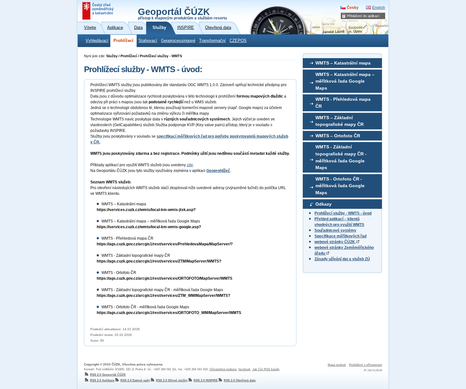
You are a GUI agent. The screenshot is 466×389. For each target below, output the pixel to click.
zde (190, 165)
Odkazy (323, 204)
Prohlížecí (123, 40)
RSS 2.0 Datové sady (135, 380)
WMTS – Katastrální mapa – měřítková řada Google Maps (344, 81)
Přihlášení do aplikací (363, 16)
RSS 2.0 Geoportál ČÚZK (108, 374)
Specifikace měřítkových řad (340, 236)
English (378, 7)
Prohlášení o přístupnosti (365, 364)
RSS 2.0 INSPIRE (206, 380)
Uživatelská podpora (223, 369)
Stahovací (148, 40)
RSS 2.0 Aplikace (102, 380)
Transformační (212, 40)
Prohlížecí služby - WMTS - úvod (343, 213)
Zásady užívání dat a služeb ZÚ (342, 259)
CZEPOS (238, 40)
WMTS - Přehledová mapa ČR (343, 103)
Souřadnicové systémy (335, 230)
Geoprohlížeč (218, 170)
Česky (353, 7)
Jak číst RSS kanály (266, 369)
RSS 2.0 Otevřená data (240, 380)
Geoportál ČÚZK (182, 13)
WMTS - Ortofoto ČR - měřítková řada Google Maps (340, 185)
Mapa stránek (337, 364)
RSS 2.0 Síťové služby (172, 380)
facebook (244, 369)
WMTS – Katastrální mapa (343, 62)
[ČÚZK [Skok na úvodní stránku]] (98, 11)
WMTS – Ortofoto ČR (337, 135)
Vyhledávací (97, 40)
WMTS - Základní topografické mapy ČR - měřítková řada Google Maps (340, 157)
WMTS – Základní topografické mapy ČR (339, 121)
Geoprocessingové (178, 40)
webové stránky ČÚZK (335, 242)
